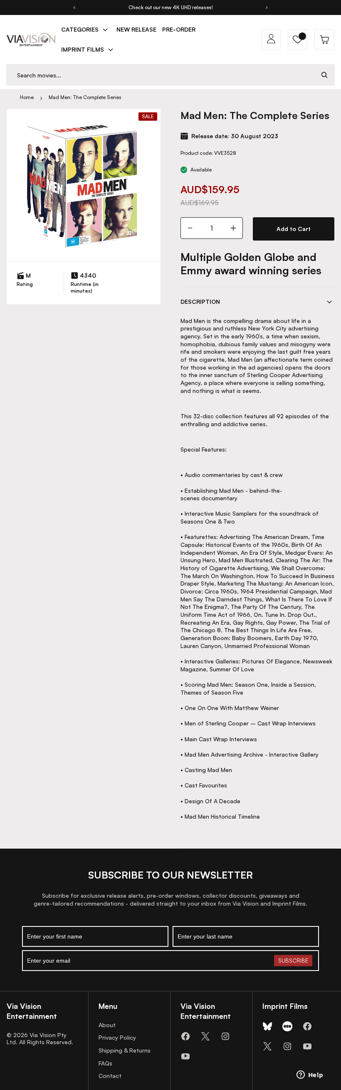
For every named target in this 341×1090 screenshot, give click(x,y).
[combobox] (160, 75)
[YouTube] (185, 1056)
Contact (110, 1075)
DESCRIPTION (200, 301)
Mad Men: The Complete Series (85, 97)
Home (27, 97)
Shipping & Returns (125, 1050)
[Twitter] (205, 1036)
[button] (298, 40)
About (107, 1024)
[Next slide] (266, 7)
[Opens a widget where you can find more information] (310, 1075)
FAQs (105, 1063)
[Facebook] (185, 1036)
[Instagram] (225, 1036)
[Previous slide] (74, 7)
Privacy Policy (117, 1037)
